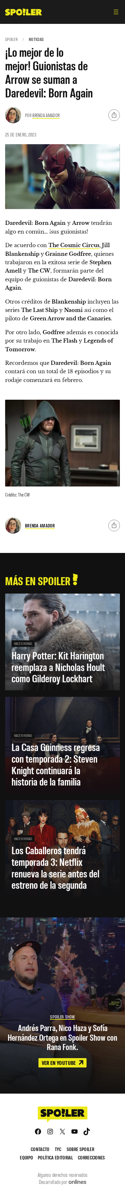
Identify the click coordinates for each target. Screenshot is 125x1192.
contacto (40, 1149)
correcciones (91, 1157)
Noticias (36, 39)
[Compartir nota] (114, 115)
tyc (58, 1149)
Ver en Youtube (59, 1062)
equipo (26, 1157)
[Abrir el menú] (116, 12)
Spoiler (11, 39)
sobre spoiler (80, 1149)
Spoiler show (62, 1016)
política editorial (55, 1157)
